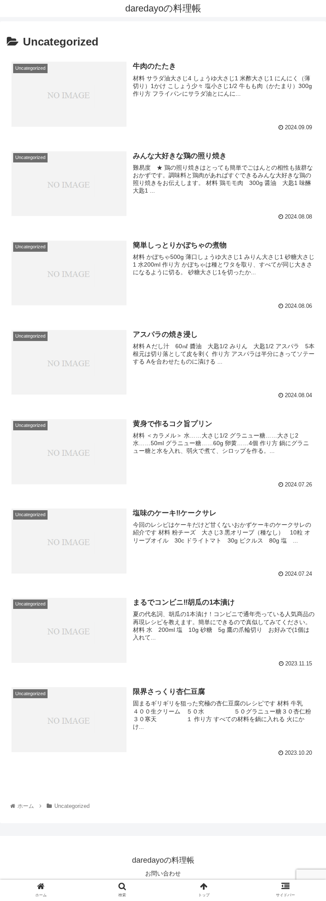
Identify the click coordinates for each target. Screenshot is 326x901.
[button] (301, 756)
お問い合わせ (163, 873)
